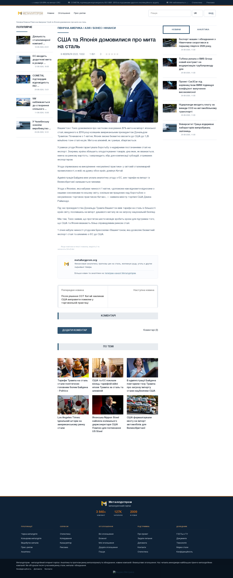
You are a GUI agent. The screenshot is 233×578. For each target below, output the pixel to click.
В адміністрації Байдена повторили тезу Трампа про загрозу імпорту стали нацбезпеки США (141, 386)
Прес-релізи (80, 13)
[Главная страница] (29, 13)
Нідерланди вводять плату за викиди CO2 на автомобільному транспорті (198, 108)
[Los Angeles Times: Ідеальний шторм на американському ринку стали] (73, 405)
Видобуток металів (29, 543)
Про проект (143, 534)
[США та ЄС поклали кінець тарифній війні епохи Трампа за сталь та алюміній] (107, 367)
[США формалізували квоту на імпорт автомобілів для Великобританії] (142, 405)
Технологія (181, 543)
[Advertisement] (190, 170)
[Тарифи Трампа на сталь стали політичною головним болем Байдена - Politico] (73, 367)
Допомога (142, 543)
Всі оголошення (106, 534)
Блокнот (103, 538)
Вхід (211, 13)
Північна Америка (38, 22)
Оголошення (64, 13)
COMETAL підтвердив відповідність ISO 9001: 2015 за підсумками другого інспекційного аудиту (106, 2)
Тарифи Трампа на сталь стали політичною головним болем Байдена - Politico (73, 386)
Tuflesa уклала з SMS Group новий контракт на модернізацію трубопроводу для (196, 64)
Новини (50, 13)
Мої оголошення (106, 543)
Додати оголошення (108, 547)
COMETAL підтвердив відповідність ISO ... (40, 81)
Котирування (66, 538)
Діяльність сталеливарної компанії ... (41, 40)
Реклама (210, 2)
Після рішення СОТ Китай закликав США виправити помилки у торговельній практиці (82, 299)
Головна (19, 22)
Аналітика (25, 552)
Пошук (102, 552)
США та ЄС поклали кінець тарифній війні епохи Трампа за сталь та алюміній (107, 386)
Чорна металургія (29, 534)
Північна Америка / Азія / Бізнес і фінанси (87, 28)
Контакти (142, 547)
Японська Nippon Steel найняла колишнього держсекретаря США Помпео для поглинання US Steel (106, 425)
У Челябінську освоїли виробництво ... (41, 125)
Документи (181, 538)
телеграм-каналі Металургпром (120, 273)
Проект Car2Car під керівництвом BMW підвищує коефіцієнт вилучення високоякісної (196, 87)
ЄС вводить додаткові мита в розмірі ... (41, 59)
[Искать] (187, 13)
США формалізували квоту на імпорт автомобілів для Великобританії (139, 423)
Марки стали (182, 547)
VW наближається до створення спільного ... (41, 104)
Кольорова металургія (31, 538)
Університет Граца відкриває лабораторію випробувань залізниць (196, 127)
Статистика (197, 2)
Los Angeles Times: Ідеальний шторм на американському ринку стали (71, 423)
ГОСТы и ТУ (182, 534)
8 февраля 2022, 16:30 (73, 54)
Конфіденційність (184, 552)
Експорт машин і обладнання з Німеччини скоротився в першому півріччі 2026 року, (197, 42)
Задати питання (145, 538)
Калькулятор (65, 543)
